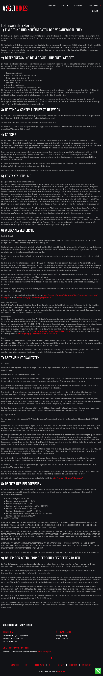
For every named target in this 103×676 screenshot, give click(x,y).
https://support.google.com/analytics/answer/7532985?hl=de (37, 334)
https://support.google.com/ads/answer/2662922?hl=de (52, 331)
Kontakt (95, 11)
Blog (51, 665)
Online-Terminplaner (44, 652)
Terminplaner (39, 665)
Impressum (73, 665)
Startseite (52, 5)
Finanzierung (93, 5)
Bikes (63, 5)
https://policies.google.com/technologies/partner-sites (34, 298)
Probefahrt (78, 5)
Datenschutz (87, 665)
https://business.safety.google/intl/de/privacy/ (59, 295)
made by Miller (61, 671)
